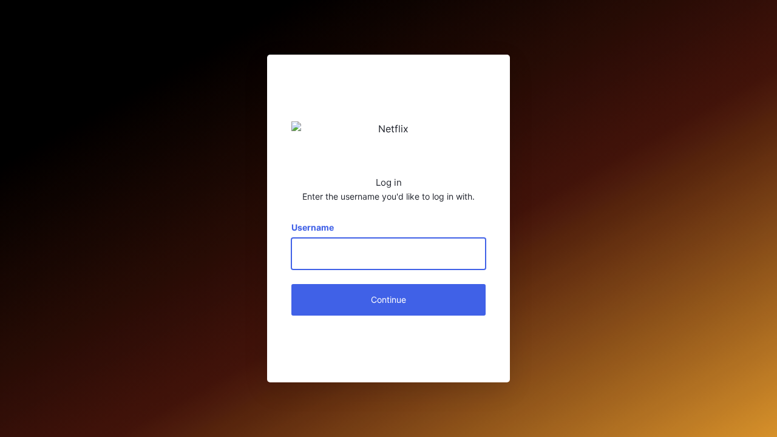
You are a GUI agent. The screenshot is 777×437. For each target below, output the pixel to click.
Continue (388, 299)
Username (312, 227)
